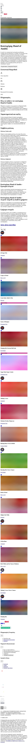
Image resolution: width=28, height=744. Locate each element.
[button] (1, 235)
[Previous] (2, 230)
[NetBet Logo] (4, 14)
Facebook (5, 664)
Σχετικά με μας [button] (6, 638)
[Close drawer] (2, 12)
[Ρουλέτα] (14, 9)
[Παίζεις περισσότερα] (3, 5)
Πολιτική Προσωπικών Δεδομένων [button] (11, 651)
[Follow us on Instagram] (1, 623)
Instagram (5, 666)
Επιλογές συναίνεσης (8, 655)
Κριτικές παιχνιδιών (8, 668)
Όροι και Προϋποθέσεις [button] (8, 649)
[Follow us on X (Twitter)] (4, 623)
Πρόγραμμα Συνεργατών (9, 639)
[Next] (4, 230)
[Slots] (14, 7)
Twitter (5, 665)
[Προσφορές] (1, 3)
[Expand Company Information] (2, 636)
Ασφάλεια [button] (5, 653)
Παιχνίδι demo (4, 66)
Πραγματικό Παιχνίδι (12, 66)
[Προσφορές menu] (2, 4)
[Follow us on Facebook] (2, 623)
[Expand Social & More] (2, 661)
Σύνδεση (5, 641)
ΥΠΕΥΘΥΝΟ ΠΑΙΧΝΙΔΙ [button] (9, 652)
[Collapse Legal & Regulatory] (2, 647)
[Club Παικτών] (14, 10)
